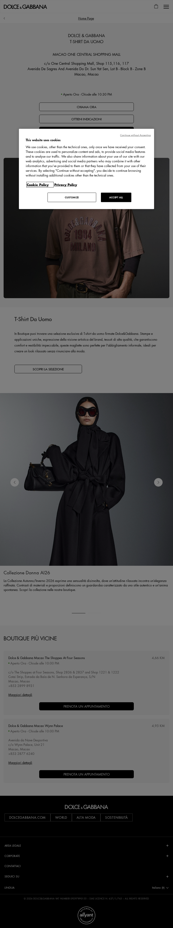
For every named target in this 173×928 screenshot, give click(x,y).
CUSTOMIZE (72, 197)
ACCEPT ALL (116, 197)
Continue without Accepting (135, 135)
